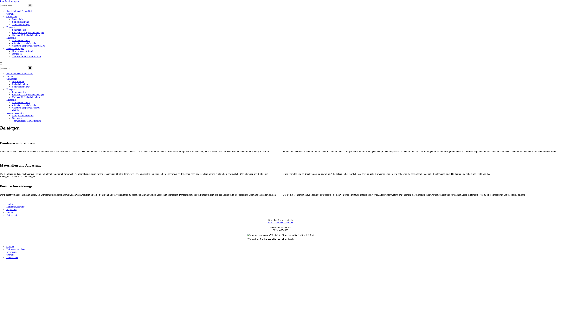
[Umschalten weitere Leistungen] (51, 113)
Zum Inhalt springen (9, 1)
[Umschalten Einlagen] (51, 89)
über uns (10, 14)
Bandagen (17, 53)
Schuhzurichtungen (21, 24)
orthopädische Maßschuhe (24, 43)
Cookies (10, 204)
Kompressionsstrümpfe (22, 51)
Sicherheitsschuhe (20, 22)
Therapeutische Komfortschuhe (26, 56)
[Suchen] (30, 5)
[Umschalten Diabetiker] (51, 100)
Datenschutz (12, 215)
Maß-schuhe (18, 19)
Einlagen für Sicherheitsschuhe (26, 35)
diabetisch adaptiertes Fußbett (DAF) (29, 45)
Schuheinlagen (19, 30)
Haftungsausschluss (15, 206)
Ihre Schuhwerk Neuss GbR (19, 11)
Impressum (11, 209)
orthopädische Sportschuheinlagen (28, 32)
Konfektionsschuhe (21, 40)
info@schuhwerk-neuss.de (280, 222)
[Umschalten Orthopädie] (51, 79)
